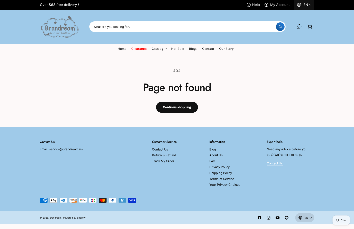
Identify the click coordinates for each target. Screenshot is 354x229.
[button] (309, 26)
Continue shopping (177, 107)
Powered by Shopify (74, 217)
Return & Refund (164, 155)
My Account (280, 5)
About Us (216, 155)
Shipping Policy (220, 173)
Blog (212, 149)
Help (256, 5)
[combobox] (187, 26)
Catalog (157, 49)
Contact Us (160, 149)
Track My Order (163, 161)
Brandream (55, 217)
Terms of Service (221, 179)
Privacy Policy (219, 167)
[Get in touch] (299, 26)
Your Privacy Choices (224, 185)
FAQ (212, 161)
